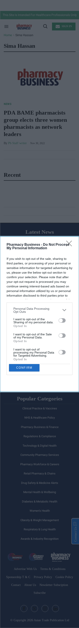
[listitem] (39, 310)
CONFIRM (24, 367)
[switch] (62, 320)
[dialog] (39, 314)
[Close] (70, 245)
